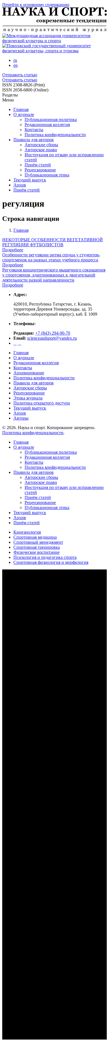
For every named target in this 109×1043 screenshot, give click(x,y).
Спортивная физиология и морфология (50, 562)
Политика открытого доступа (41, 403)
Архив (19, 185)
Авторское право (41, 149)
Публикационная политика (51, 119)
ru (15, 60)
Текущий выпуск (29, 180)
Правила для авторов (33, 139)
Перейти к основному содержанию (35, 4)
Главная (21, 109)
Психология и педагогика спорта (45, 557)
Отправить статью (19, 74)
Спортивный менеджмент (38, 542)
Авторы (21, 418)
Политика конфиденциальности (55, 134)
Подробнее (12, 249)
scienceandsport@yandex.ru (52, 338)
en (15, 65)
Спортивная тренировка (36, 547)
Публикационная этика (47, 174)
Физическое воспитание (36, 552)
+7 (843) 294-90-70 (52, 333)
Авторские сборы (41, 144)
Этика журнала (27, 398)
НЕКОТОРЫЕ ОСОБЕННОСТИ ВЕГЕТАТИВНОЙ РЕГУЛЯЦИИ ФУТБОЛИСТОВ (52, 242)
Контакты (34, 129)
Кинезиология (27, 532)
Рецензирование (40, 169)
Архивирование (28, 372)
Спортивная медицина (35, 537)
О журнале (23, 114)
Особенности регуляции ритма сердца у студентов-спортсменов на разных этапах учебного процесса (51, 257)
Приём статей (38, 164)
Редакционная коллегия (47, 124)
